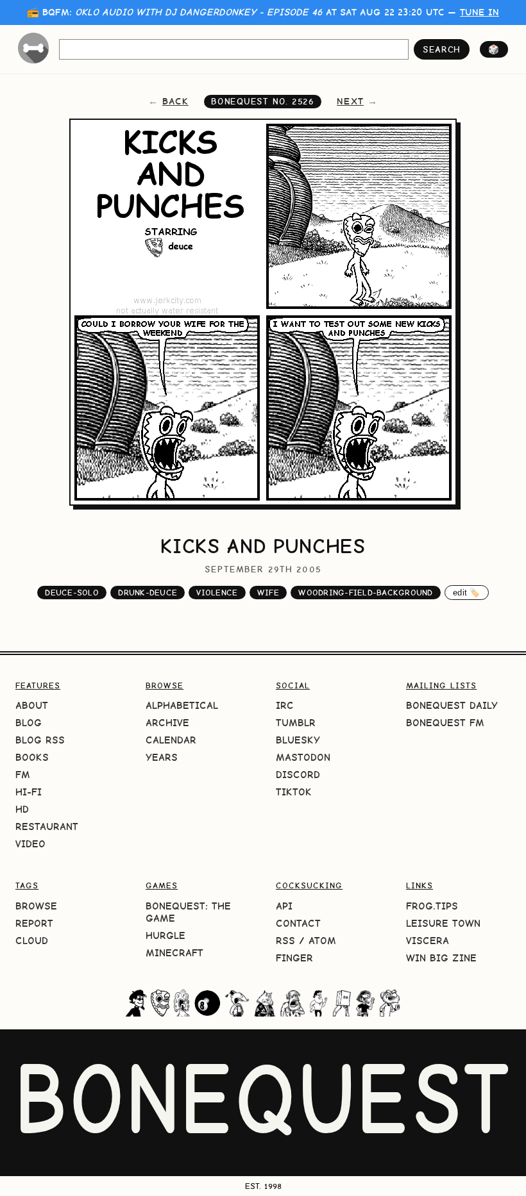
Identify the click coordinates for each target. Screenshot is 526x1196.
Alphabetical (182, 705)
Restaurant (46, 826)
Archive (167, 723)
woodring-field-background (365, 592)
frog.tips (432, 906)
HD (22, 809)
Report (34, 923)
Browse (36, 906)
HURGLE (165, 935)
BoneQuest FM (445, 723)
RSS (285, 940)
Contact (298, 923)
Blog (28, 723)
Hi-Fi (28, 792)
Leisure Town (443, 923)
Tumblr (296, 723)
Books (32, 757)
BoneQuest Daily (452, 705)
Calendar (171, 740)
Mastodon (303, 757)
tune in (479, 12)
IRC (285, 705)
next (350, 101)
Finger (294, 958)
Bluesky (298, 740)
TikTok (294, 792)
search (442, 49)
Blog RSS (40, 740)
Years (162, 757)
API (284, 906)
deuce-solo (72, 592)
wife (268, 592)
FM (22, 774)
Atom (322, 940)
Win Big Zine (441, 958)
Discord (298, 774)
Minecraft (174, 953)
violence (216, 592)
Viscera (427, 940)
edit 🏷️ (466, 592)
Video (30, 844)
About (31, 705)
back (175, 101)
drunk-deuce (147, 592)
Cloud (31, 940)
